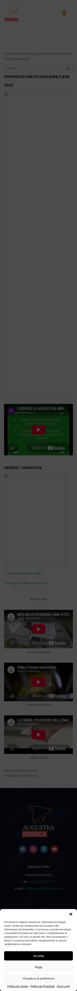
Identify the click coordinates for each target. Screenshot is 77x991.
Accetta (38, 956)
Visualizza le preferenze (39, 978)
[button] (71, 914)
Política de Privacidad (42, 986)
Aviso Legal (63, 986)
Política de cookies (17, 986)
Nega (38, 967)
